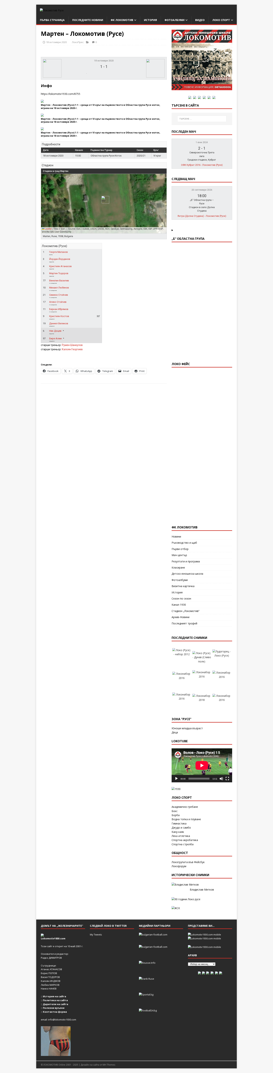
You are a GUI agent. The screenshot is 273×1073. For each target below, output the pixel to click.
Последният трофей (184, 623)
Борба (176, 815)
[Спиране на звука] (221, 778)
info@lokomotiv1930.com (62, 1019)
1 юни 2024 (202, 142)
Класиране (178, 567)
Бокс (175, 811)
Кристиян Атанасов (60, 266)
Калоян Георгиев (72, 349)
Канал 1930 (179, 604)
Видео (200, 20)
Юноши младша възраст (187, 728)
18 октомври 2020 (56, 42)
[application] (202, 765)
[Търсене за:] (202, 119)
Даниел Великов (58, 323)
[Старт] (176, 778)
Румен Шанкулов (72, 345)
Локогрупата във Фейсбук (188, 862)
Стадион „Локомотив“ (185, 611)
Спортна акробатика (185, 840)
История (150, 20)
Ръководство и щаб (184, 542)
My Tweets (96, 934)
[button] (104, 200)
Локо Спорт (221, 20)
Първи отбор (180, 549)
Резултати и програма (186, 561)
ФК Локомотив (122, 20)
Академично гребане (185, 807)
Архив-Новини (180, 617)
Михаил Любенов (59, 287)
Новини (176, 536)
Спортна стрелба (183, 844)
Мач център (179, 555)
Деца (175, 732)
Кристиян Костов (59, 316)
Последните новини (87, 20)
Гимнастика (179, 823)
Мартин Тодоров (58, 273)
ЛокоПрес (78, 42)
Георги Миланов (58, 252)
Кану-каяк (178, 832)
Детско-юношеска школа (187, 573)
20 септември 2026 (201, 190)
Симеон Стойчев (58, 294)
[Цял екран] (227, 778)
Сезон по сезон (181, 598)
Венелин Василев (59, 280)
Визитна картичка (183, 586)
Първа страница (52, 20)
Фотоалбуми (174, 20)
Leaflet (48, 228)
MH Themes (109, 1064)
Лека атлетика (181, 836)
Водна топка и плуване (186, 819)
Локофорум (179, 866)
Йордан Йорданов (59, 259)
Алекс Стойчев (57, 301)
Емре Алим (55, 338)
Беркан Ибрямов (58, 309)
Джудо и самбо (181, 827)
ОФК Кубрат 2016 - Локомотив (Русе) (202, 165)
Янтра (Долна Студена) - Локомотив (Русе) (202, 216)
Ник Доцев (55, 330)
